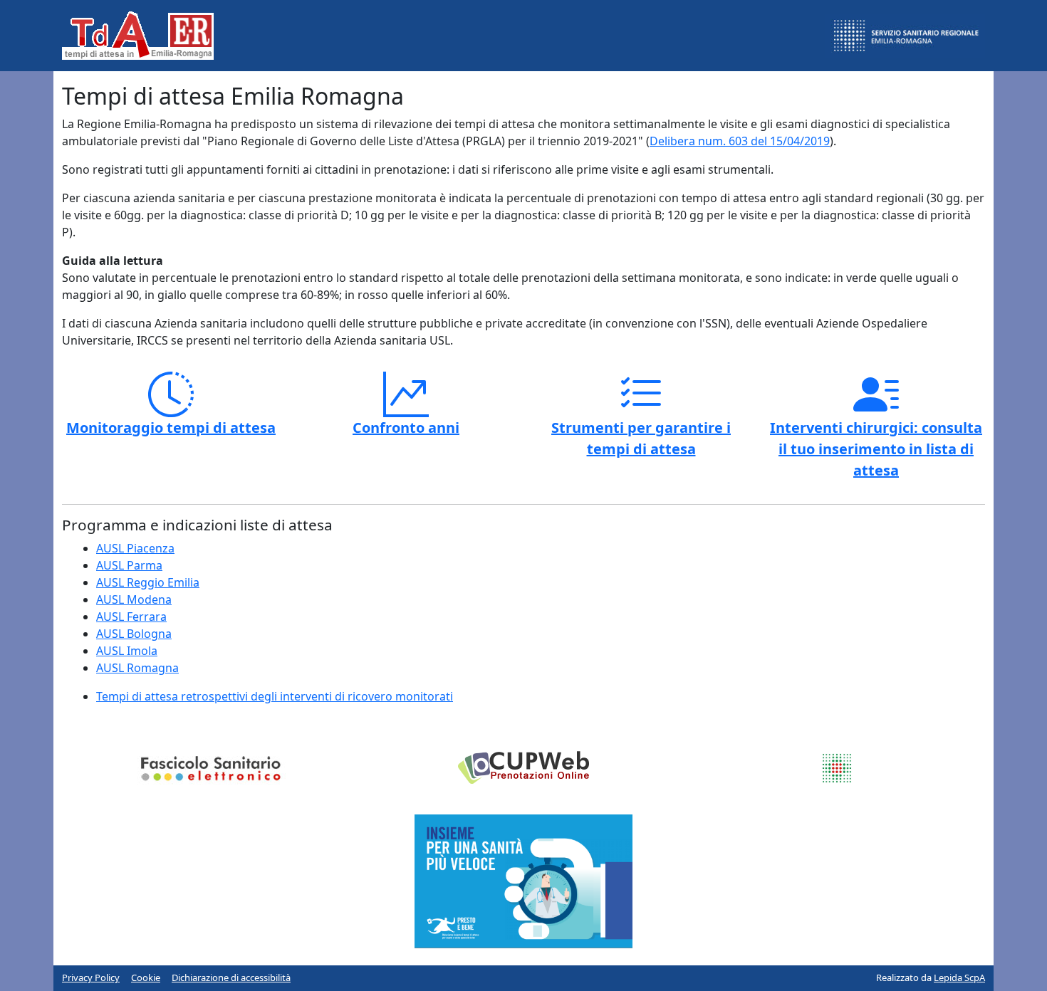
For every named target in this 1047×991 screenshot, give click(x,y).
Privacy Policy (91, 977)
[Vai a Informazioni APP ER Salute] (837, 767)
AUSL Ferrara (131, 616)
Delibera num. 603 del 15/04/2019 (740, 141)
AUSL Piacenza (135, 548)
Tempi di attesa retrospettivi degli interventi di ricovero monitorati (274, 696)
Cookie (145, 977)
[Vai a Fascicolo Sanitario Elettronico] (210, 767)
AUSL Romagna (137, 668)
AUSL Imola (126, 651)
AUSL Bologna (134, 633)
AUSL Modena (134, 599)
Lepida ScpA (959, 977)
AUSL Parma (129, 565)
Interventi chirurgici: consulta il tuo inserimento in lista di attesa (876, 449)
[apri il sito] (523, 880)
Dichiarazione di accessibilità (231, 977)
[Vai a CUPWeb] (523, 766)
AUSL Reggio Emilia (147, 582)
